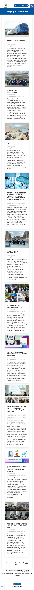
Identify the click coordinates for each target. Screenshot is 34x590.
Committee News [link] (20, 203)
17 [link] (26, 562)
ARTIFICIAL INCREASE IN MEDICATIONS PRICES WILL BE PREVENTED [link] (17, 353)
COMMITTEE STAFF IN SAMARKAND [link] (14, 252)
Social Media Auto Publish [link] (10, 589)
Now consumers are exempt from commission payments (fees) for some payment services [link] (16, 468)
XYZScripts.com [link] (25, 589)
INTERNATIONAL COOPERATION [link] (12, 91)
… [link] (12, 562)
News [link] (8, 420)
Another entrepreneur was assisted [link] (16, 41)
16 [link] (23, 562)
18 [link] (16, 564)
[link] (32, 6)
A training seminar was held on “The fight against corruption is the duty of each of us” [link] (16, 409)
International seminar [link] (14, 144)
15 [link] (19, 562)
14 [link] (16, 562)
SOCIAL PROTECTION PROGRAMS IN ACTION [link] (14, 306)
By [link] (12, 46)
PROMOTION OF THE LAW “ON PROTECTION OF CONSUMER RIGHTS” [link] (17, 525)
